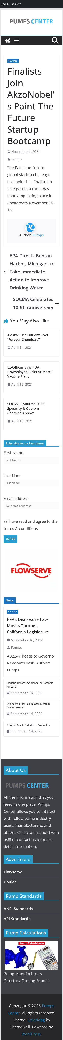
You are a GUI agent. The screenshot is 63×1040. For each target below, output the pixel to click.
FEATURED (13, 61)
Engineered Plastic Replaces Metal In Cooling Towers (28, 705)
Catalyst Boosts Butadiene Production (28, 725)
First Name (13, 452)
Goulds (10, 882)
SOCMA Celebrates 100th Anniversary (33, 303)
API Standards (17, 918)
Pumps (16, 159)
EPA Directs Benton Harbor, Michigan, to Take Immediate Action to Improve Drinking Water (32, 272)
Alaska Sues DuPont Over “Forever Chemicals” (27, 337)
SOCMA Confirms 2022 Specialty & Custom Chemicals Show (25, 408)
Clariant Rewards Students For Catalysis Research (29, 684)
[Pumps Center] (8, 40)
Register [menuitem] (16, 3)
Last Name (13, 475)
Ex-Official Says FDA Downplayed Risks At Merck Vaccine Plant (29, 372)
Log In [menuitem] (5, 3)
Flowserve (13, 872)
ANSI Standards (18, 908)
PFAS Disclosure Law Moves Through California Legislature (28, 625)
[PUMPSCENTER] (27, 781)
